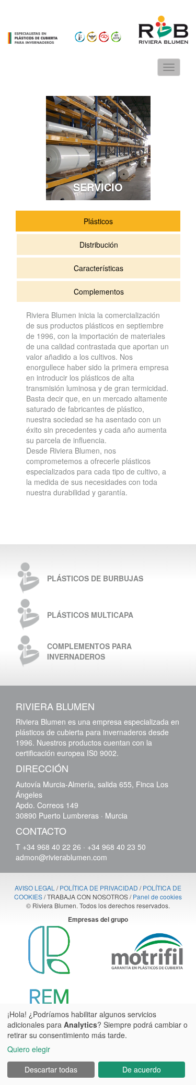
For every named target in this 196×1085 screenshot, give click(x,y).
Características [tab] (98, 268)
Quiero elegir (28, 1049)
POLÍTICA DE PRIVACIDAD (99, 887)
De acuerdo (141, 1069)
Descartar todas (51, 1069)
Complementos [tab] (99, 291)
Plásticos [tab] (98, 221)
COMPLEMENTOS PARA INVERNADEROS (89, 651)
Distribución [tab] (98, 244)
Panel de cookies (157, 896)
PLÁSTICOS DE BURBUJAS (95, 578)
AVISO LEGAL (35, 887)
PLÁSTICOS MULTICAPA (90, 614)
